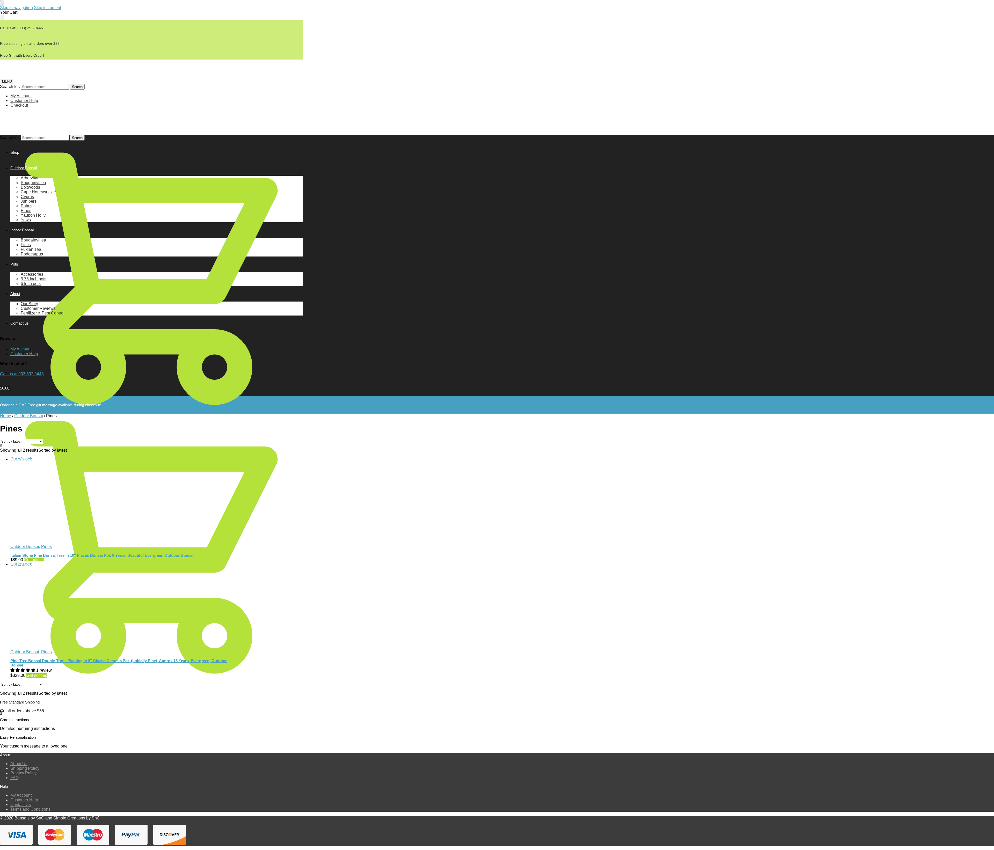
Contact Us (20, 804)
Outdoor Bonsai (28, 416)
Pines (46, 546)
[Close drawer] (2, 17)
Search (77, 87)
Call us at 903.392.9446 (22, 374)
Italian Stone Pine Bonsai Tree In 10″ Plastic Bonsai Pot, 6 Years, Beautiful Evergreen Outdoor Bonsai (101, 555)
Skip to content (47, 7)
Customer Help (24, 100)
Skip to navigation (16, 7)
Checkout (19, 105)
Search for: (10, 86)
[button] (23, 670)
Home (5, 416)
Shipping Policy (24, 768)
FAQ (14, 777)
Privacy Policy (23, 773)
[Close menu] (2, 2)
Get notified (34, 560)
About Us (18, 763)
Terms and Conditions (30, 809)
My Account (21, 96)
